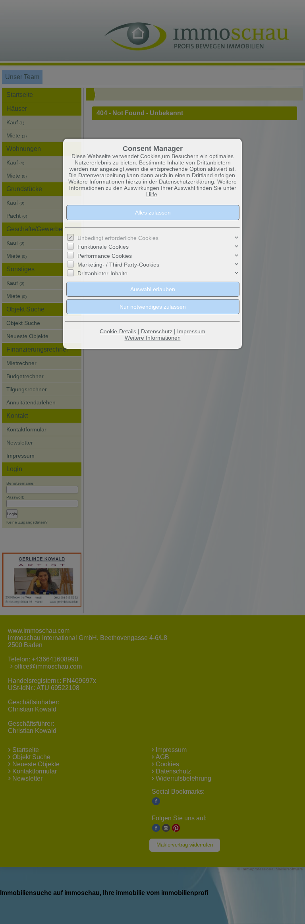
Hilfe (152, 203)
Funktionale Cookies (102, 258)
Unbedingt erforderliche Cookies (117, 249)
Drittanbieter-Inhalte (102, 285)
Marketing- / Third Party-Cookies (117, 276)
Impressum (193, 346)
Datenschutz (156, 346)
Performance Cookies (104, 267)
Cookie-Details (116, 346)
